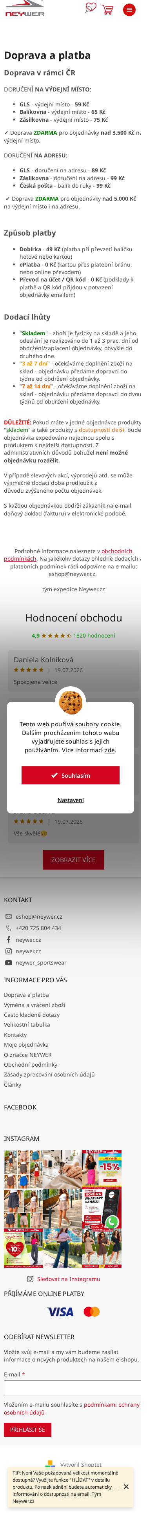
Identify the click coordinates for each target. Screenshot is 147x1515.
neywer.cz (28, 939)
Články (12, 1084)
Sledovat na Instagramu (68, 1279)
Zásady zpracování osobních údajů (49, 1074)
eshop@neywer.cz (39, 916)
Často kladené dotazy (32, 1014)
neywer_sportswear (41, 962)
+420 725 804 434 (38, 928)
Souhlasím (76, 775)
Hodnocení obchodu (73, 617)
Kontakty (15, 1034)
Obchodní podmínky (30, 1064)
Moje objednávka (26, 1044)
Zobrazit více (73, 859)
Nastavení (71, 800)
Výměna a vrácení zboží (34, 1005)
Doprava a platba (26, 994)
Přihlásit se (27, 1429)
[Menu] (129, 10)
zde (110, 750)
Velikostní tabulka (27, 1024)
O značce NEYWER (28, 1054)
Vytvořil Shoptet (81, 1464)
